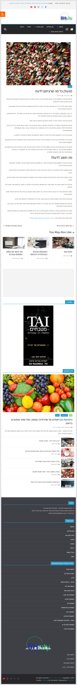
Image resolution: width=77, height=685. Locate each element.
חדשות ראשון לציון (69, 663)
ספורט (72, 544)
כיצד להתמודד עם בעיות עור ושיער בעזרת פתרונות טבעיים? (42, 451)
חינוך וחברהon (69, 535)
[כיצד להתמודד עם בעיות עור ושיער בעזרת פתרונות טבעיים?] (67, 452)
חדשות (61, 27)
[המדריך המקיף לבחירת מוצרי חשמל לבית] (67, 462)
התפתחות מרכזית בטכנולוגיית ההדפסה (38, 253)
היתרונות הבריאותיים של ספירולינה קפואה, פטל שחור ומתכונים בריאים (41, 421)
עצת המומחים (64, 415)
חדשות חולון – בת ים (68, 667)
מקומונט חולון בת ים (68, 625)
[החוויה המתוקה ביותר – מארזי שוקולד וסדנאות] (67, 473)
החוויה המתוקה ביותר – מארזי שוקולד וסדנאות (46, 472)
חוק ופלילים (50, 27)
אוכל (71, 415)
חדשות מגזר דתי (69, 586)
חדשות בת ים (70, 659)
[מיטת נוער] (63, 238)
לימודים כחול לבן (69, 573)
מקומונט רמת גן (69, 599)
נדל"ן (72, 578)
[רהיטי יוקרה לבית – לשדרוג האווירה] (67, 442)
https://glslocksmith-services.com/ (41, 218)
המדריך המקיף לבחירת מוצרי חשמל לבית (47, 461)
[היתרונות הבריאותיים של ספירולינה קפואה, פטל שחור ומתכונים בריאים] (38, 393)
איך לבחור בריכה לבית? (64, 226)
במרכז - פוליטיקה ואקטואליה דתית (64, 620)
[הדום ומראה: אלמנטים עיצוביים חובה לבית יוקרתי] (67, 483)
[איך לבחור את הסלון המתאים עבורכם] (14, 238)
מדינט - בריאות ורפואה (67, 582)
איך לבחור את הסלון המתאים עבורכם (14, 253)
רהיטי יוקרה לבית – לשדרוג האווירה (49, 441)
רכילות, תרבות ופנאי (57, 32)
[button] (2, 14)
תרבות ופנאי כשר (69, 591)
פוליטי (29, 27)
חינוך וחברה (39, 27)
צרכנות (69, 86)
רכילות (22, 27)
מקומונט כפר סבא (68, 595)
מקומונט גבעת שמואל (67, 608)
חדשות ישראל (70, 569)
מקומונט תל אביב (69, 629)
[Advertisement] (38, 283)
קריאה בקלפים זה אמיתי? (13, 226)
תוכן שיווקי (59, 95)
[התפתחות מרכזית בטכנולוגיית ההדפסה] (38, 238)
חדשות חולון (70, 655)
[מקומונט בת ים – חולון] (71, 29)
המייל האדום (70, 552)
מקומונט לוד (70, 603)
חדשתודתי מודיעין (69, 616)
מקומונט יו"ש (70, 612)
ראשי (72, 557)
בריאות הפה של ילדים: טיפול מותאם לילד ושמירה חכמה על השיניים (28, 3)
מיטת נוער (68, 251)
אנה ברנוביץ (56, 427)
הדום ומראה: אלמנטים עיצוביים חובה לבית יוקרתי (45, 482)
